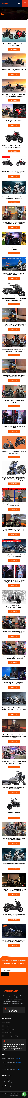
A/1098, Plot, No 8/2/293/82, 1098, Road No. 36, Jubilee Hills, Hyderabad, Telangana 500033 (13, 1046)
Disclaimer (7, 1022)
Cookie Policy (7, 1032)
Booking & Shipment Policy (11, 1036)
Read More (18, 1058)
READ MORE (14, 49)
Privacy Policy (7, 1026)
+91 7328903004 (13, 1011)
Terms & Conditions (9, 1029)
